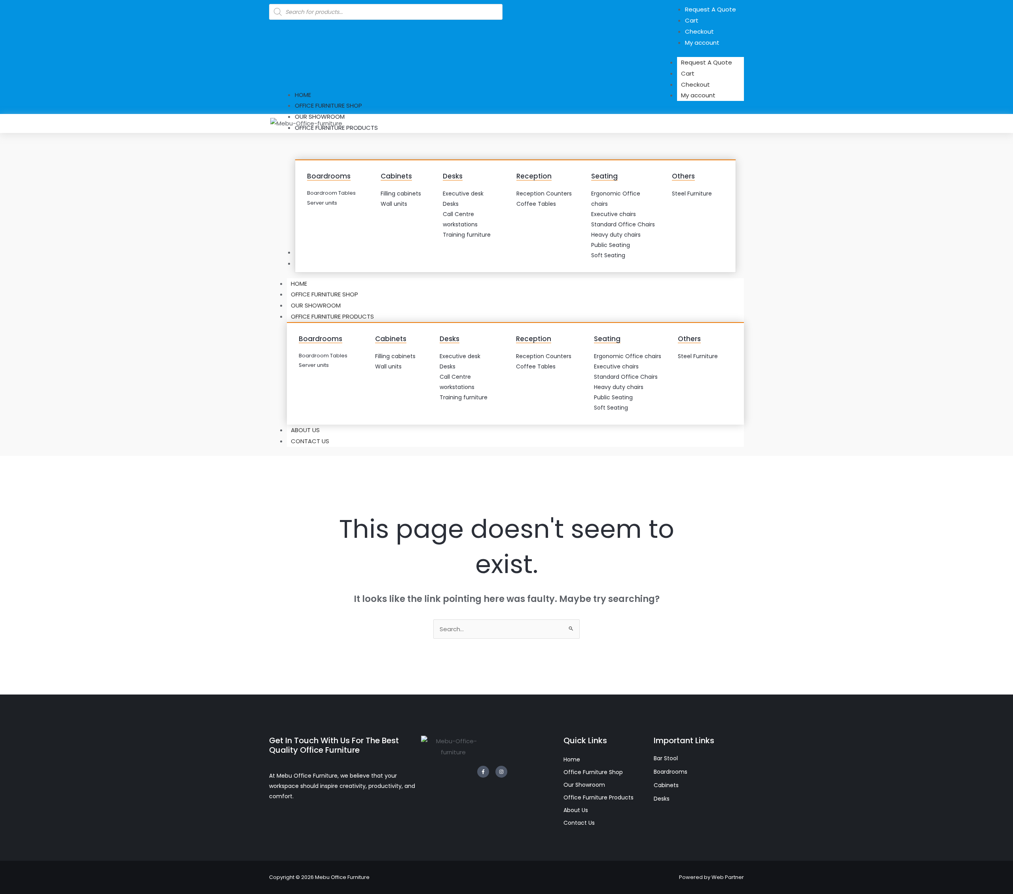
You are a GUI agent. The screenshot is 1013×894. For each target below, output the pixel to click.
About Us (305, 430)
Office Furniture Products (332, 316)
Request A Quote (706, 62)
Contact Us (310, 441)
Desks (453, 176)
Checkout (695, 84)
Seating (604, 176)
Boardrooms (329, 176)
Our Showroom (316, 305)
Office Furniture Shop (324, 294)
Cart (687, 73)
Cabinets (396, 176)
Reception (534, 176)
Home (299, 283)
